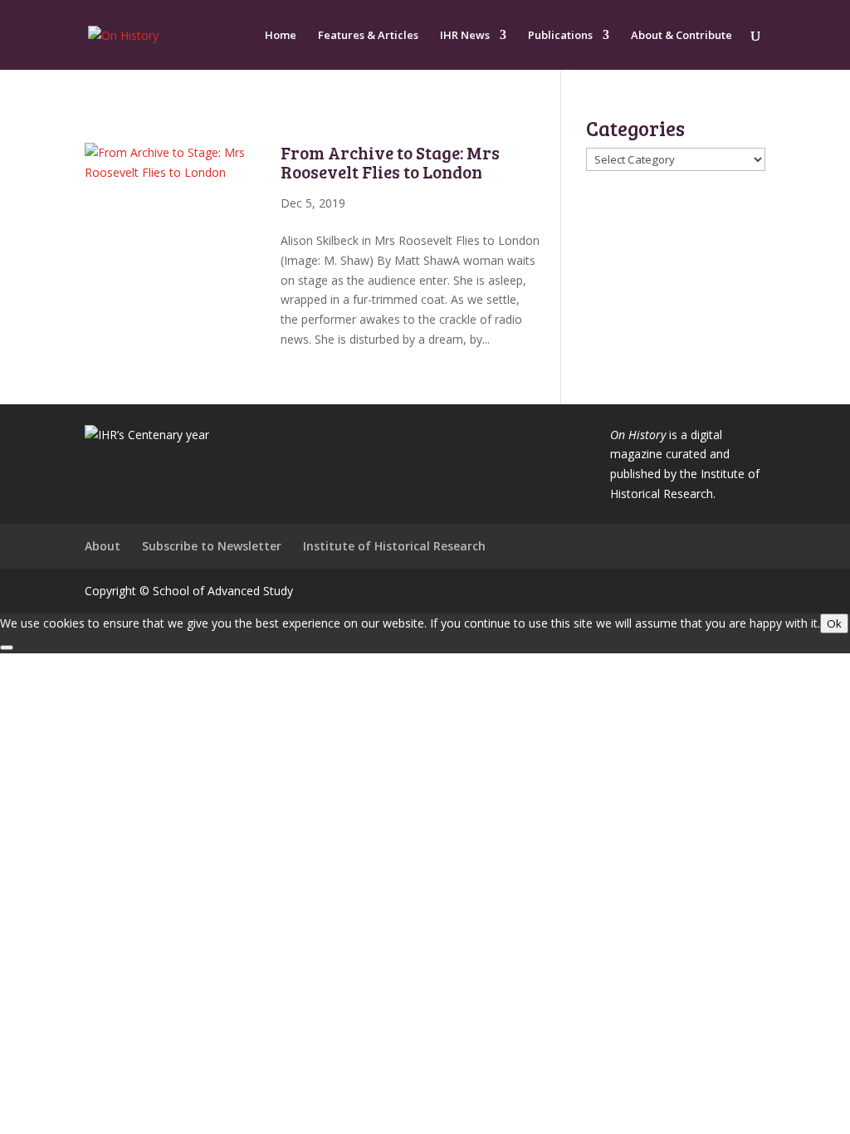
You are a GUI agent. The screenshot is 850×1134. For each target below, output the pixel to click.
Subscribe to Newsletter (211, 546)
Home (280, 35)
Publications (560, 35)
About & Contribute (681, 35)
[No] (6, 647)
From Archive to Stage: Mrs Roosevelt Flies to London (390, 161)
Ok (834, 623)
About (102, 546)
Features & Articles (368, 35)
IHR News (465, 35)
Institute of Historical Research (394, 546)
